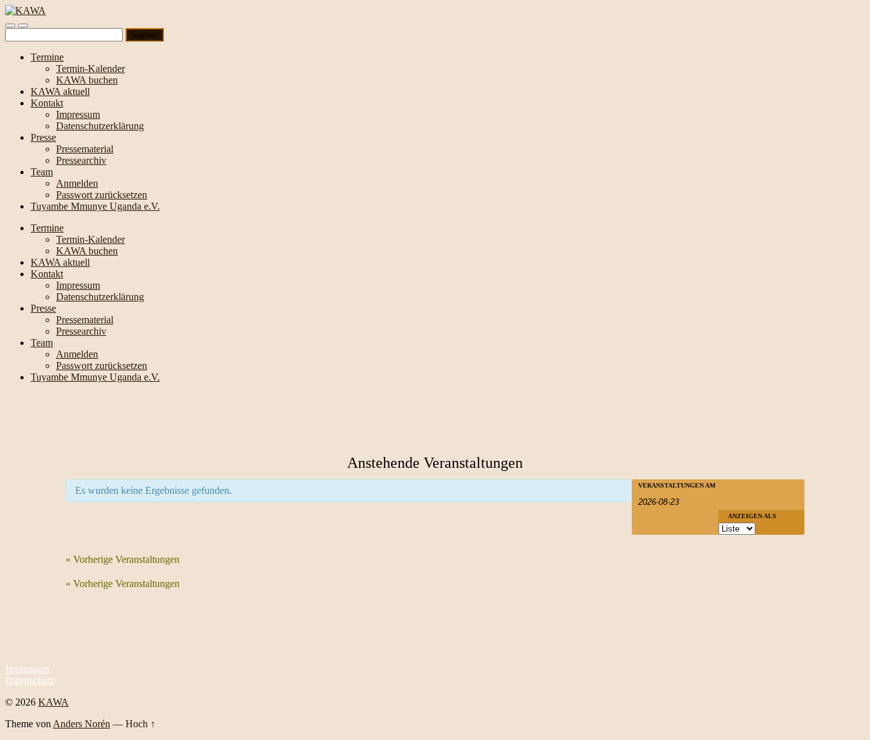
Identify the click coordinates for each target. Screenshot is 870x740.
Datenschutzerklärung (100, 125)
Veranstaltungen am (676, 485)
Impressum (78, 114)
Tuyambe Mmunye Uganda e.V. (95, 206)
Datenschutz (30, 680)
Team (42, 171)
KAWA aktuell (60, 91)
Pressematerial (84, 148)
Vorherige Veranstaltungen (123, 559)
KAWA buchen (87, 80)
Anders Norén (81, 723)
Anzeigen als (752, 516)
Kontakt (47, 103)
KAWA (53, 702)
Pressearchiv (81, 160)
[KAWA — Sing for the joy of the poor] (25, 10)
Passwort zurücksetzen (101, 194)
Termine (47, 57)
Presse (43, 137)
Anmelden (77, 183)
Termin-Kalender (90, 68)
